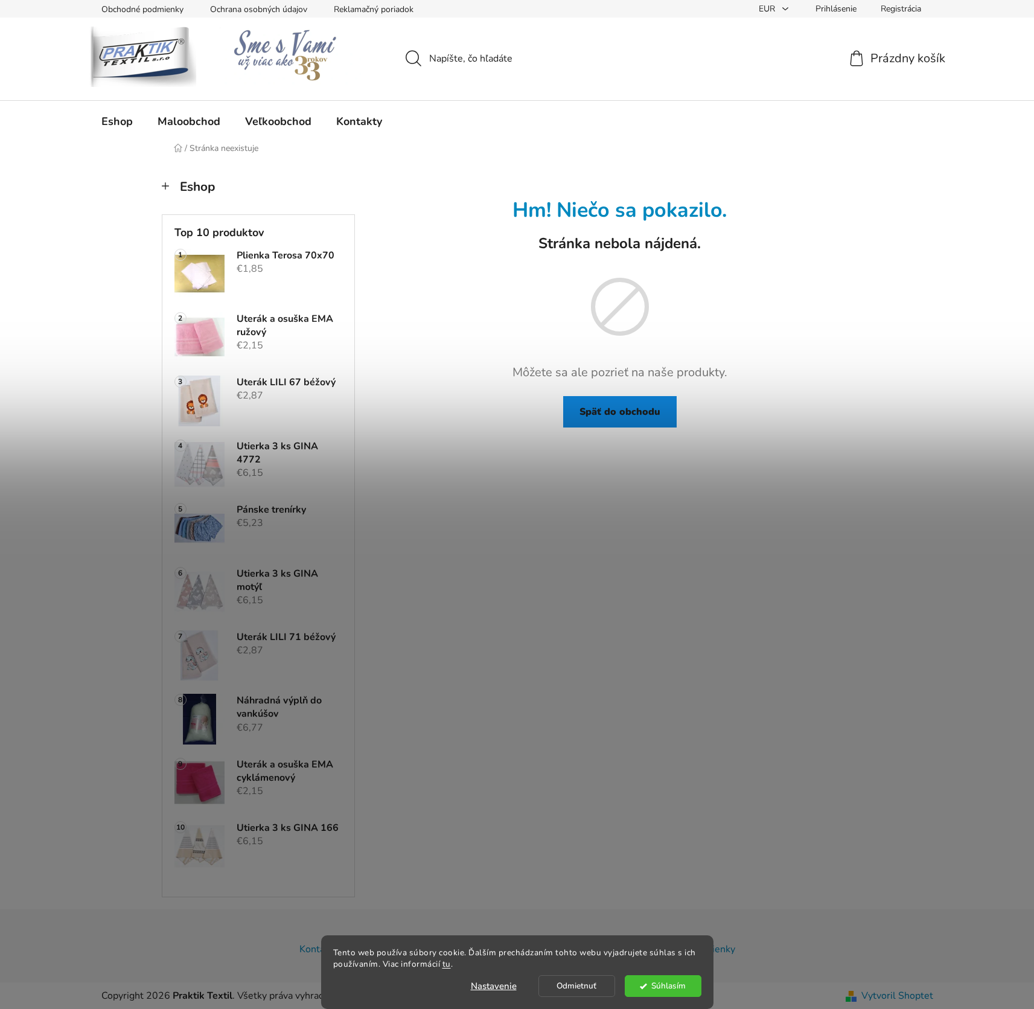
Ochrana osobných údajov (258, 9)
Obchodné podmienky (142, 9)
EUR (768, 8)
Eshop (197, 186)
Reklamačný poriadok (373, 9)
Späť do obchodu (619, 411)
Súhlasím (668, 985)
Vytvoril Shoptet (897, 995)
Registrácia (901, 8)
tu (446, 964)
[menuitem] (117, 121)
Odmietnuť (576, 985)
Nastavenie (494, 986)
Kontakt (316, 949)
